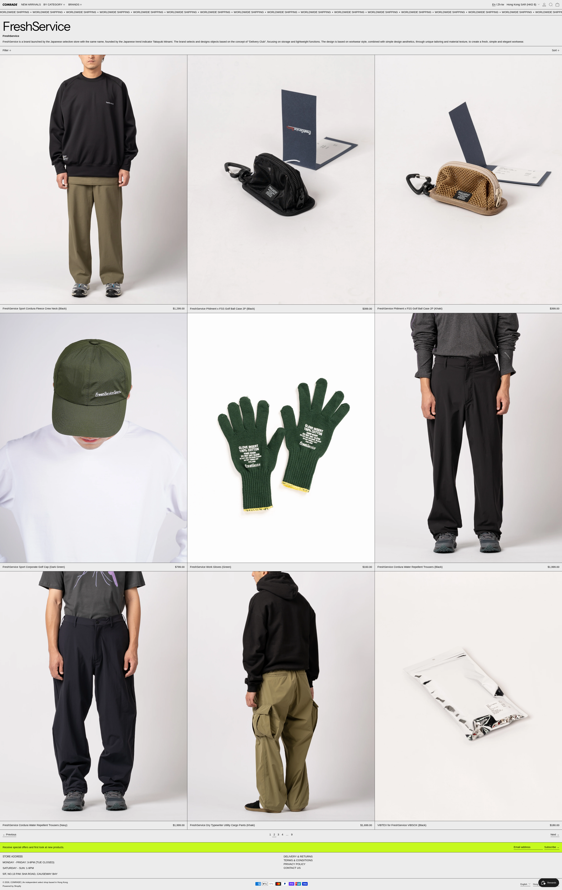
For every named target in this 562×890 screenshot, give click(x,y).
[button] (551, 4)
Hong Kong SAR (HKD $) (522, 4)
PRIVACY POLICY (294, 864)
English (524, 884)
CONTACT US (292, 867)
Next (553, 834)
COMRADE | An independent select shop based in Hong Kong (39, 882)
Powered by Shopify (12, 886)
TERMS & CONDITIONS (298, 860)
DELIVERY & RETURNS (298, 856)
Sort (554, 50)
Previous (11, 834)
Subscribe (550, 847)
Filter (5, 50)
